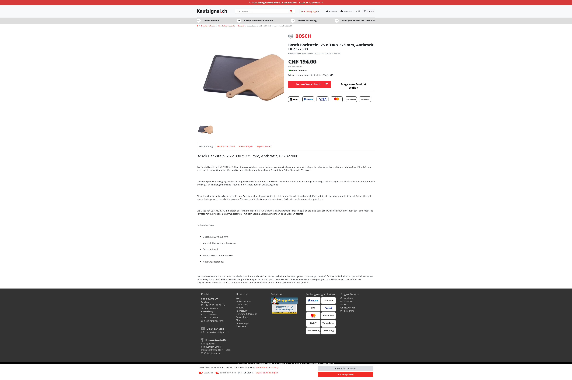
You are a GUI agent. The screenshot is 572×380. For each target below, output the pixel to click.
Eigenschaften (264, 146)
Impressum (241, 310)
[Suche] (291, 11)
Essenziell (208, 372)
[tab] (206, 146)
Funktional (248, 372)
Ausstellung (242, 317)
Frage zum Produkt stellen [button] (353, 85)
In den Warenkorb (308, 84)
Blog (238, 320)
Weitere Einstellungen (267, 372)
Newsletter (241, 326)
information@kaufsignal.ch (214, 332)
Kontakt (240, 307)
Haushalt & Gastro (208, 26)
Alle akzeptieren (346, 374)
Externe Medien (228, 372)
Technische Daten (226, 146)
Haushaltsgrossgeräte (226, 26)
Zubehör (240, 26)
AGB (238, 298)
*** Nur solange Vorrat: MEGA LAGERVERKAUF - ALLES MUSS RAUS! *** (286, 2)
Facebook (348, 298)
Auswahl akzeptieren (345, 368)
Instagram (348, 310)
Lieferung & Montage (246, 313)
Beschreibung (206, 146)
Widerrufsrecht (243, 301)
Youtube (347, 301)
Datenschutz (242, 304)
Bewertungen (246, 146)
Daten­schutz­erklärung (267, 367)
